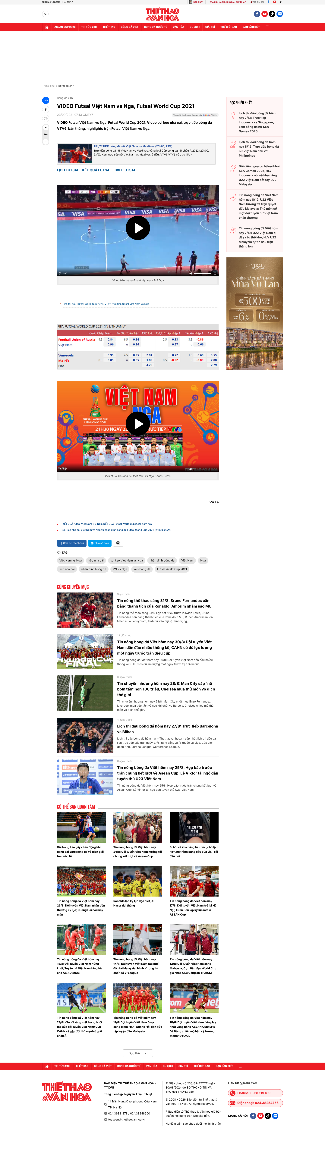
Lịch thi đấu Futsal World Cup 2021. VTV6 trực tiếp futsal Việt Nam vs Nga (106, 304)
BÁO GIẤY (198, 2)
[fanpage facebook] (257, 14)
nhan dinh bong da (93, 569)
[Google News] (195, 116)
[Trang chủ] (47, 27)
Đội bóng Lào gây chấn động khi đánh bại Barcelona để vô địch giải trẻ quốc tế (80, 851)
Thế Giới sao (228, 27)
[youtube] (264, 14)
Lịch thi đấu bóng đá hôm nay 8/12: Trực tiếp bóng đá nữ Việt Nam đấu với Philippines (259, 148)
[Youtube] (274, 2)
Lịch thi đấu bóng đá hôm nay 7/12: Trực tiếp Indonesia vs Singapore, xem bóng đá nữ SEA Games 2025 (257, 122)
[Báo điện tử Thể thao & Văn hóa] (162, 14)
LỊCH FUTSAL (68, 170)
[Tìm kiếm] (45, 14)
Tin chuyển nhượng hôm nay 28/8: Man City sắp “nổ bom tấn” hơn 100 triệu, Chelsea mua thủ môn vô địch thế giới (166, 689)
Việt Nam (187, 560)
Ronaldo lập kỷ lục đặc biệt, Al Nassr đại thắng (133, 903)
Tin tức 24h (89, 27)
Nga (203, 560)
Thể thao (109, 27)
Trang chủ (48, 86)
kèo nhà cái (95, 560)
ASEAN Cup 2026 (65, 27)
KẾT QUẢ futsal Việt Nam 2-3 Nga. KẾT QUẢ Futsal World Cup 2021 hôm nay (107, 524)
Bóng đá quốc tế (155, 27)
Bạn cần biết (251, 27)
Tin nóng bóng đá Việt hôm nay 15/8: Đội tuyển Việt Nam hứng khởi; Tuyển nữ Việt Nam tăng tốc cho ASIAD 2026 (80, 966)
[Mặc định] (45, 134)
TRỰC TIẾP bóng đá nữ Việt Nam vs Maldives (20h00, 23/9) (133, 146)
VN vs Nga (120, 569)
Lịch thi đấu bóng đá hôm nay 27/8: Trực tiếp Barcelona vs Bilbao (167, 729)
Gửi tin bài (258, 2)
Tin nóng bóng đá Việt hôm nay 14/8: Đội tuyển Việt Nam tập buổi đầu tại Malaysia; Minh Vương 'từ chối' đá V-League (136, 966)
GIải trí (210, 27)
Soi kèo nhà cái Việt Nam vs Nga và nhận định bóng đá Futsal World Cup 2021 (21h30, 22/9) (116, 530)
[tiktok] (272, 14)
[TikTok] (281, 2)
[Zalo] (279, 14)
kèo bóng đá (142, 569)
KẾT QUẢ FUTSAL (96, 170)
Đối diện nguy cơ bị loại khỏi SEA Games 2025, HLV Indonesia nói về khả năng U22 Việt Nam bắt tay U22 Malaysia (259, 175)
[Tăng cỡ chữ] (46, 127)
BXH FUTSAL (125, 170)
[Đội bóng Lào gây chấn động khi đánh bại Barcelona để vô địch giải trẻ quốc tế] (81, 827)
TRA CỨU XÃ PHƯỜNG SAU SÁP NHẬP (228, 2)
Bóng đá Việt (129, 27)
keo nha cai (66, 569)
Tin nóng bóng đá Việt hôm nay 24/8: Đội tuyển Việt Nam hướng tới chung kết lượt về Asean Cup (137, 851)
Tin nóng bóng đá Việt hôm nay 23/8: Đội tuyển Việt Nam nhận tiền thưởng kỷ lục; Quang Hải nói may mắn (81, 907)
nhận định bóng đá (162, 560)
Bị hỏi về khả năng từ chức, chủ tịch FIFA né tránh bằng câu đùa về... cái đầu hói (194, 851)
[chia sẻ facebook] (45, 109)
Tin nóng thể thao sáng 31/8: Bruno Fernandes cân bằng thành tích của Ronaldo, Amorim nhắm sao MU (164, 603)
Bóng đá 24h (66, 86)
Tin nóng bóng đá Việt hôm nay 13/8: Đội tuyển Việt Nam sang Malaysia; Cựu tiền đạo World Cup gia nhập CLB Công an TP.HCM (193, 966)
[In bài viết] (45, 118)
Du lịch (195, 27)
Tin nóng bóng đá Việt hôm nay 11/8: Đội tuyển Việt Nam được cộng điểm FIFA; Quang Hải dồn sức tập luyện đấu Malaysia (137, 1024)
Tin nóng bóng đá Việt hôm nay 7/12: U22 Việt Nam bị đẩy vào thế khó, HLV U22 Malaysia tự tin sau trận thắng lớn (258, 237)
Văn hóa (178, 27)
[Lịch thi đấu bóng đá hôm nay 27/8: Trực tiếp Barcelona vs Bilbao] (85, 735)
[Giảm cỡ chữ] (46, 142)
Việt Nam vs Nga (70, 560)
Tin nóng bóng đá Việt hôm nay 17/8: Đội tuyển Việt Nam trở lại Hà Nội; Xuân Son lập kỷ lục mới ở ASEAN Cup (193, 907)
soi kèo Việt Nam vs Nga (126, 560)
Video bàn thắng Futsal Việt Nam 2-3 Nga (138, 280)
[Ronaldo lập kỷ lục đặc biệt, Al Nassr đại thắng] (137, 881)
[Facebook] (268, 2)
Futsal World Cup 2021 (172, 569)
